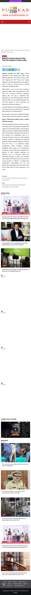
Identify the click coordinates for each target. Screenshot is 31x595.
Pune (4, 460)
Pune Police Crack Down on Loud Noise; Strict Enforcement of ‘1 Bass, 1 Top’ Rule (13, 492)
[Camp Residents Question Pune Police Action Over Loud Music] (15, 430)
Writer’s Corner (23, 581)
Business (4, 56)
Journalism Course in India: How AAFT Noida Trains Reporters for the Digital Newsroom (15, 270)
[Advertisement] (15, 36)
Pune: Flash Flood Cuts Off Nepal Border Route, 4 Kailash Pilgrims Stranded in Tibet (14, 519)
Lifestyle (4, 583)
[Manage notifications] (4, 585)
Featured (10, 583)
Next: (14, 185)
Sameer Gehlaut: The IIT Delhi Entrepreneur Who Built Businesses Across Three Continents (14, 244)
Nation (4, 514)
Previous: (14, 178)
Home (4, 581)
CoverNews (22, 590)
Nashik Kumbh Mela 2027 (15, 1)
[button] (2, 22)
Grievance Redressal (19, 585)
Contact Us (9, 585)
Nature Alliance (18, 583)
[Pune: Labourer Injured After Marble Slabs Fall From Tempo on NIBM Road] (15, 452)
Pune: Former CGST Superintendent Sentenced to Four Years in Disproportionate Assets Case (14, 573)
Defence (15, 581)
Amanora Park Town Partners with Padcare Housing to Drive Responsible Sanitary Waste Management (15, 217)
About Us (25, 583)
